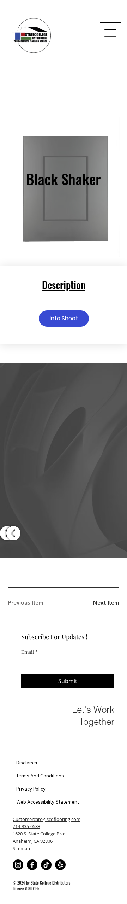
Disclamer (27, 762)
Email (29, 652)
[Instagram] (18, 864)
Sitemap (21, 848)
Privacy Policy (31, 789)
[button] (64, 318)
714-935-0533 (26, 826)
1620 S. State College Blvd (39, 833)
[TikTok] (46, 864)
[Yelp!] (60, 864)
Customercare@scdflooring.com (46, 819)
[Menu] (110, 32)
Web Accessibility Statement (47, 802)
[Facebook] (32, 864)
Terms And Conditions (40, 775)
